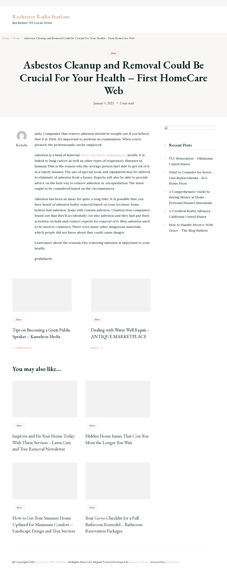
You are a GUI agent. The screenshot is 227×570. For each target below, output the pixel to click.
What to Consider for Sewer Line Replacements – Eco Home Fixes (190, 177)
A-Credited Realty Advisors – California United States (191, 214)
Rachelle (21, 145)
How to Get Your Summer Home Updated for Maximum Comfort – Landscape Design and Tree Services (43, 524)
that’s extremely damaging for (104, 155)
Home (113, 53)
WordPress (172, 562)
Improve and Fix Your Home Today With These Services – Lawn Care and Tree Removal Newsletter (43, 442)
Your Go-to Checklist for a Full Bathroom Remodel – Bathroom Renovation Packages (114, 524)
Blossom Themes (139, 562)
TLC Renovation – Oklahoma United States (191, 161)
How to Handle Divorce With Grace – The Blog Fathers (191, 227)
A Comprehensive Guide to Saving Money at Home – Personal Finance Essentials (190, 197)
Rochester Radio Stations (41, 16)
